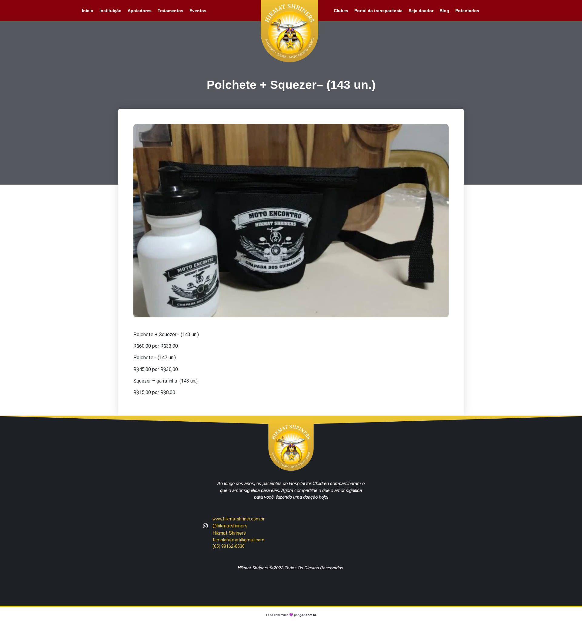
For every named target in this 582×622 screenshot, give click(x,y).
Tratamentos (170, 10)
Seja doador (421, 10)
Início (87, 10)
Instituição (110, 10)
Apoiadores (140, 10)
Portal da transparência (378, 10)
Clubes (341, 10)
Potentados (467, 10)
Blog (444, 10)
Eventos (197, 10)
